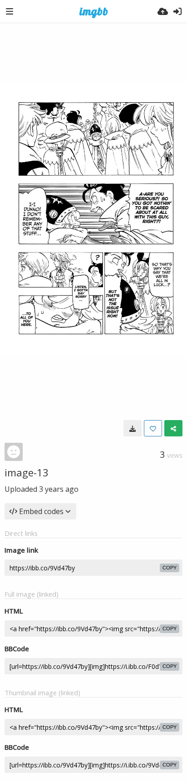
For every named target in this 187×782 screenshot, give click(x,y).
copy (169, 567)
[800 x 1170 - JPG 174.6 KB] (132, 428)
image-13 (27, 472)
